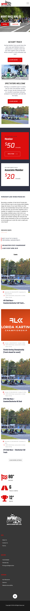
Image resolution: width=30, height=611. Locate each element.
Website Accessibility (7, 585)
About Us (4, 540)
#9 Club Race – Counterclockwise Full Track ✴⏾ (13, 303)
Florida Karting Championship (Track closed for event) (13, 351)
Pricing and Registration (8, 565)
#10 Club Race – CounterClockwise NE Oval (12, 400)
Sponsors (4, 582)
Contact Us (5, 542)
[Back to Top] (27, 608)
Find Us (4, 545)
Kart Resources (6, 579)
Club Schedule (5, 559)
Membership (5, 562)
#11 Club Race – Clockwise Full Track (14, 451)
